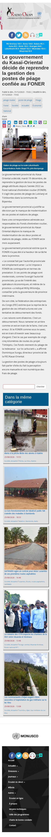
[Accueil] (24, 13)
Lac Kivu (27, 461)
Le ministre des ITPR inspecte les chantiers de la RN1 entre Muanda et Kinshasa (25, 635)
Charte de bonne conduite (20, 820)
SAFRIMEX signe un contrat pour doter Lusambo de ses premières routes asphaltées (25, 572)
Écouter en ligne (16, 798)
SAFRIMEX (7, 584)
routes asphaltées (37, 582)
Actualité (25, 105)
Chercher (40, 386)
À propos (13, 803)
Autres (11, 793)
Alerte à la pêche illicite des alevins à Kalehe (23, 453)
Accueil (11, 760)
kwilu (36, 521)
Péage (38, 100)
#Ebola (11, 787)
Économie (37, 105)
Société (15, 105)
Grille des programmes (19, 814)
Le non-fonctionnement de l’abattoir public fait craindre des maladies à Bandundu (24, 512)
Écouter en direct (16, 782)
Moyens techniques (17, 809)
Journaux (12, 776)
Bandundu (29, 521)
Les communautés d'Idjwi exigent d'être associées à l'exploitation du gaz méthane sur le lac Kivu (25, 700)
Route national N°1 (11, 647)
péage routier (9, 100)
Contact (12, 825)
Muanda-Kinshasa (36, 645)
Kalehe (33, 461)
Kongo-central (24, 645)
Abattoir (22, 521)
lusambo (22, 582)
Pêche (21, 461)
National (7, 111)
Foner (6, 105)
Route (28, 582)
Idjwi (28, 710)
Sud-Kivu (22, 710)
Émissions (13, 771)
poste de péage (25, 100)
